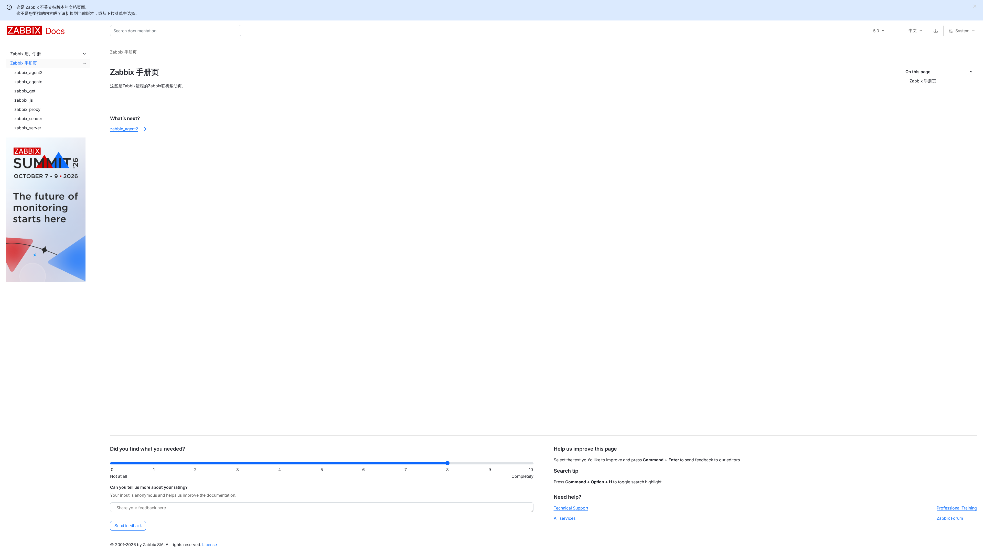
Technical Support (571, 508)
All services (564, 518)
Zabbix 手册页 (23, 63)
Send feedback (128, 526)
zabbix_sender (28, 118)
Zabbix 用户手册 (25, 53)
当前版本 (86, 13)
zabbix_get (24, 90)
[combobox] (176, 31)
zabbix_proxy (27, 109)
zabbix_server (27, 127)
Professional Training (957, 508)
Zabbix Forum (950, 518)
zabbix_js (23, 100)
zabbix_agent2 (28, 72)
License (209, 544)
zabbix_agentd (28, 81)
